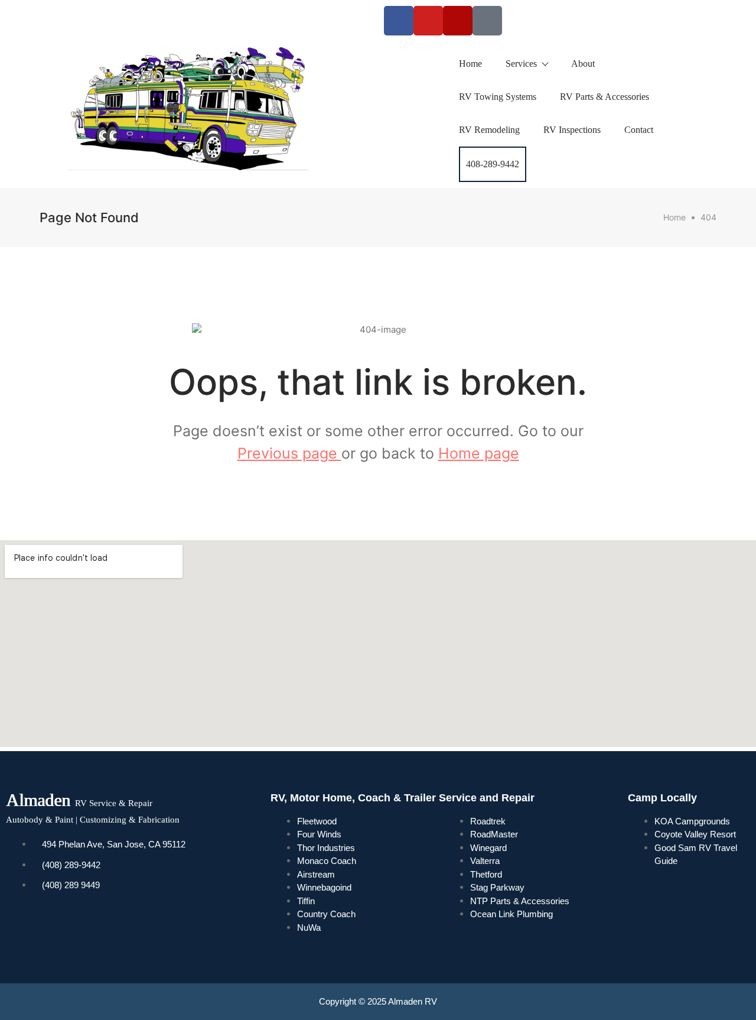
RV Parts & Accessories (604, 97)
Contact (638, 130)
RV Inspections (572, 130)
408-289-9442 (492, 164)
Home (470, 64)
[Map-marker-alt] (487, 20)
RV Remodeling (489, 130)
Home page (478, 453)
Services (521, 64)
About (583, 64)
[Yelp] (457, 20)
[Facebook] (398, 20)
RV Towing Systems (497, 97)
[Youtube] (428, 20)
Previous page (289, 453)
